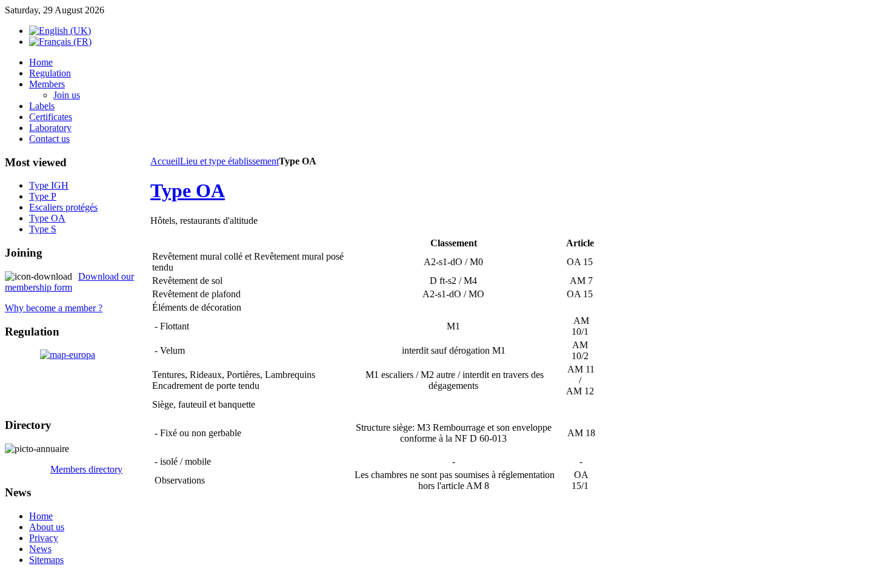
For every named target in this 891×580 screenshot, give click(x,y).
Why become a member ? (53, 308)
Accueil (165, 161)
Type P (42, 196)
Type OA (187, 190)
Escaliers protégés (63, 207)
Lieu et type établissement (229, 161)
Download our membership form (69, 281)
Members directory (86, 469)
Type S (42, 229)
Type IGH (48, 185)
